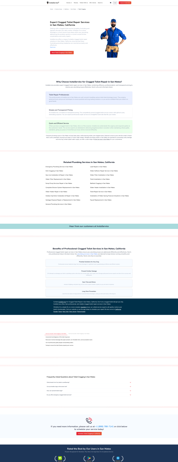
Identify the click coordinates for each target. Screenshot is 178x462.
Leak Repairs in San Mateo (98, 167)
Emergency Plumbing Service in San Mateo (59, 167)
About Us (100, 3)
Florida (55, 311)
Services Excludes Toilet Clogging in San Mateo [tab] (79, 333)
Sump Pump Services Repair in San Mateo (59, 183)
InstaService (62, 302)
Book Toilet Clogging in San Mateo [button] (62, 52)
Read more (52, 47)
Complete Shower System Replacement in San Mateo (62, 187)
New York (66, 311)
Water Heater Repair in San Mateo (56, 192)
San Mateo (73, 9)
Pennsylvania (81, 311)
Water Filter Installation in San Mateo (102, 175)
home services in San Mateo (102, 139)
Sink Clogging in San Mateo (54, 171)
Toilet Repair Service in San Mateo (101, 192)
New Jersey (72, 311)
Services (68, 3)
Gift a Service (92, 3)
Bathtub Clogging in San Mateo (100, 183)
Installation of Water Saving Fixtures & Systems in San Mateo (109, 196)
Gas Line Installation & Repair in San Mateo (59, 175)
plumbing (83, 307)
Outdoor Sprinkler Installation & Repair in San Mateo (62, 196)
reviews (76, 3)
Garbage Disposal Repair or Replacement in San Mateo (63, 200)
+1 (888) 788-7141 (104, 426)
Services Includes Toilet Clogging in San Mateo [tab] (56, 333)
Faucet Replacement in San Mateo (100, 200)
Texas (60, 311)
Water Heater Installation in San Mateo (102, 187)
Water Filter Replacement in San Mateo (58, 179)
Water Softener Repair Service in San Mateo (104, 171)
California (66, 9)
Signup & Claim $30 (125, 3)
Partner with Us (84, 3)
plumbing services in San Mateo (87, 254)
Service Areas (58, 9)
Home (51, 9)
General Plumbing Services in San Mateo (58, 204)
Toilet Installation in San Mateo (100, 179)
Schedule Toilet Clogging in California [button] (89, 433)
